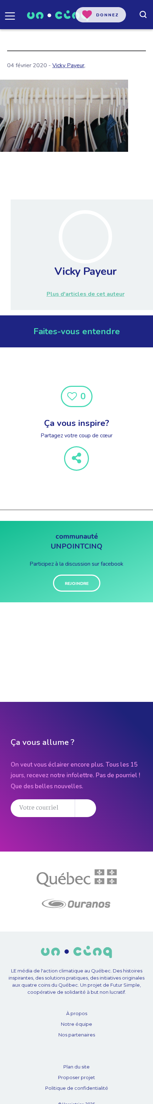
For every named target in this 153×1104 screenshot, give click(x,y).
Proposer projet (76, 1077)
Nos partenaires (76, 1035)
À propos (76, 1013)
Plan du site (76, 1067)
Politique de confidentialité (76, 1088)
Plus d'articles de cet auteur (86, 294)
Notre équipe (76, 1024)
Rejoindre (77, 583)
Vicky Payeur (68, 65)
